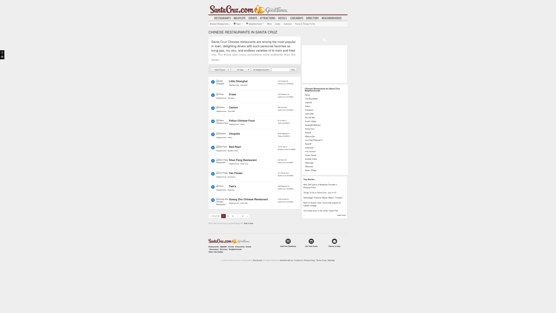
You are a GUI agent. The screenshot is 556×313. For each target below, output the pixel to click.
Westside (231, 98)
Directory (312, 18)
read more (341, 215)
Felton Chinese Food (242, 120)
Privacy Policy (309, 260)
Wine (269, 23)
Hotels (282, 18)
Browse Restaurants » (220, 23)
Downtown (244, 85)
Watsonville (310, 136)
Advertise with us (286, 260)
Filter (293, 69)
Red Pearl (235, 147)
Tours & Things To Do (305, 23)
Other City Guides (216, 252)
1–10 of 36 (214, 216)
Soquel (308, 132)
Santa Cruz (244, 163)
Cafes (277, 23)
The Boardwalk (311, 99)
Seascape (309, 163)
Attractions (268, 18)
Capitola (308, 102)
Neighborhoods (331, 18)
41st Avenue (310, 151)
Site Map (331, 260)
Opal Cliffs (231, 111)
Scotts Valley (310, 121)
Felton (242, 124)
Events (253, 18)
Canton (233, 107)
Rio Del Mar (310, 117)
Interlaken (309, 110)
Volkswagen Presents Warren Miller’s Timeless (323, 197)
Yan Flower (236, 173)
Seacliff (308, 144)
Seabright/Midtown (313, 125)
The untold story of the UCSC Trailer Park (320, 210)
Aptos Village (310, 170)
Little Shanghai (238, 81)
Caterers (288, 23)
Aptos (307, 95)
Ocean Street (310, 155)
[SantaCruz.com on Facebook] (2, 52)
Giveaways (296, 18)
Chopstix (234, 133)
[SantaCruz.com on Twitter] (2, 56)
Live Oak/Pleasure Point (315, 140)
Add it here (248, 223)
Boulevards (257, 260)
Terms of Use (321, 260)
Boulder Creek (233, 150)
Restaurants (222, 18)
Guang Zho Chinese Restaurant (248, 199)
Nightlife (239, 18)
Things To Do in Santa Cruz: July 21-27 (319, 192)
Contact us (298, 260)
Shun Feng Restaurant (243, 160)
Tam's (232, 186)
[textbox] (281, 70)
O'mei (232, 94)
